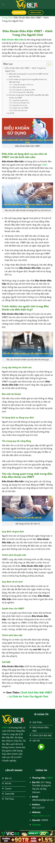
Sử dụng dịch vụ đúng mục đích (24, 90)
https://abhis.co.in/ (41, 815)
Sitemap (36, 824)
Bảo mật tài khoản (19, 87)
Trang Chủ (7, 17)
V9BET (45, 164)
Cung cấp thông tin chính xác (23, 85)
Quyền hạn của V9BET (21, 108)
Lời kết (11, 113)
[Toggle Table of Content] (47, 64)
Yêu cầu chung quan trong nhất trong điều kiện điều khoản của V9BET (29, 96)
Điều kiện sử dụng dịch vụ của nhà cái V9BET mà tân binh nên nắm (28, 75)
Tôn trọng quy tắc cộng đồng (23, 92)
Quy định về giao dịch (20, 100)
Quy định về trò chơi (20, 105)
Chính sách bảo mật (20, 110)
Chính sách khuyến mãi (21, 103)
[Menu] (3, 4)
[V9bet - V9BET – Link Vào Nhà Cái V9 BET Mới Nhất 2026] (27, 4)
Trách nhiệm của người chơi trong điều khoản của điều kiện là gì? (28, 80)
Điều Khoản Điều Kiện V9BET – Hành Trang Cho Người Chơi (25, 69)
